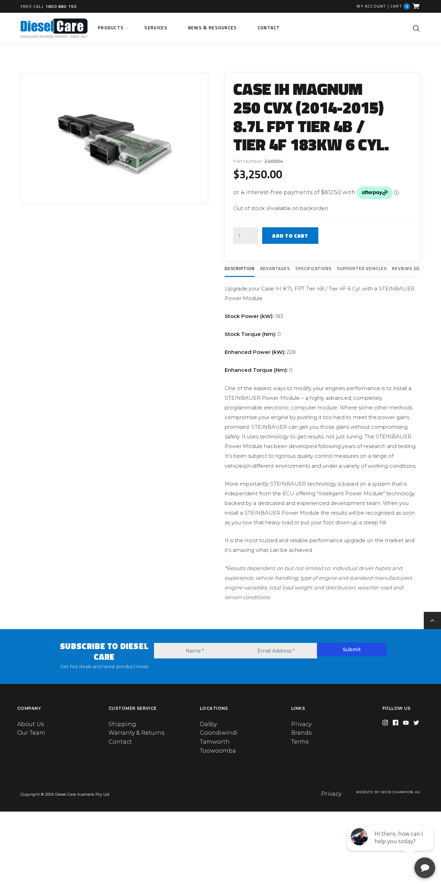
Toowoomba (218, 750)
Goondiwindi (219, 732)
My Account (371, 6)
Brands (301, 732)
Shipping (122, 724)
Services (155, 27)
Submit (352, 649)
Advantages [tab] (275, 268)
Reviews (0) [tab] (406, 268)
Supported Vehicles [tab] (362, 268)
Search (416, 28)
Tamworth (215, 741)
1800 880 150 (60, 6)
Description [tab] (240, 268)
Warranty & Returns (136, 732)
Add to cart (290, 236)
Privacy (301, 724)
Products (111, 27)
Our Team (31, 732)
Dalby (208, 724)
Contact (269, 27)
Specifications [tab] (313, 268)
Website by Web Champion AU (388, 792)
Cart (399, 6)
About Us (30, 724)
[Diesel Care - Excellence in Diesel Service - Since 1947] (54, 28)
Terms (299, 741)
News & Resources (212, 27)
